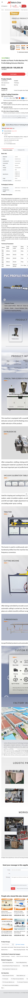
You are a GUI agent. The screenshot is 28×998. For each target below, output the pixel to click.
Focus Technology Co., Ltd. (17, 992)
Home (2, 9)
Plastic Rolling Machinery (21, 962)
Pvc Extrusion (5, 978)
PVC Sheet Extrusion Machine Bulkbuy (10, 985)
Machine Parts (4, 949)
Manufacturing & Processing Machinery (12, 9)
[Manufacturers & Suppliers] (14, 2)
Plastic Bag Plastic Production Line (9, 969)
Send (13, 888)
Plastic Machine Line (21, 975)
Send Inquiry (13, 74)
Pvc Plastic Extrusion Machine (17, 978)
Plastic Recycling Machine (7, 962)
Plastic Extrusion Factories (8, 975)
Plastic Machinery (24, 9)
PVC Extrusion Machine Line (8, 982)
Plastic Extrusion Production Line (21, 947)
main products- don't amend (7, 947)
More (2, 987)
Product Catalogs (20, 944)
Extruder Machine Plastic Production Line (11, 965)
